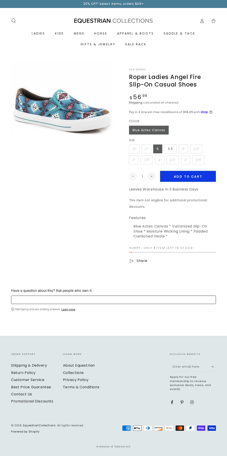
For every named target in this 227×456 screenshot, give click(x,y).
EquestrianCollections (39, 425)
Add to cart (188, 176)
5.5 (170, 149)
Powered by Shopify (25, 431)
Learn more (68, 309)
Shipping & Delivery (29, 365)
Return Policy (23, 372)
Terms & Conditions (81, 387)
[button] (13, 21)
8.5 (172, 160)
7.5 (146, 160)
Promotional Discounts (32, 401)
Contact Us (21, 394)
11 (146, 149)
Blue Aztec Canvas (149, 130)
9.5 (198, 160)
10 (134, 149)
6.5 (196, 149)
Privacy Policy (76, 379)
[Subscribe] (213, 366)
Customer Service (28, 379)
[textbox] (113, 300)
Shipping (136, 102)
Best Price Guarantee (31, 387)
